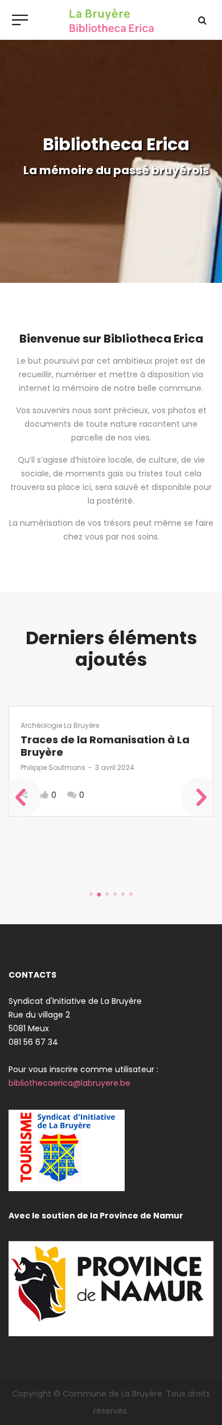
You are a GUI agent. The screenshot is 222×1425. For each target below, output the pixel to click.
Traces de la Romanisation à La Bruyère (105, 745)
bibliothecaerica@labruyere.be (69, 1083)
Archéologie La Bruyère (59, 725)
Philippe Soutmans (52, 767)
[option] (111, 761)
